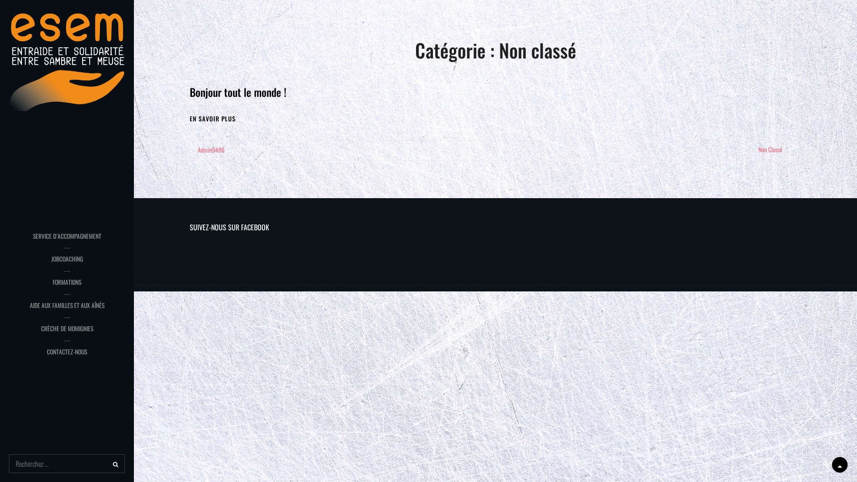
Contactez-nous (67, 351)
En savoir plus (213, 118)
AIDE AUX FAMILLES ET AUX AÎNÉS (67, 305)
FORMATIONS (67, 282)
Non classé (770, 149)
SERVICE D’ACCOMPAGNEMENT (67, 236)
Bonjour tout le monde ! (238, 92)
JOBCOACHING (67, 258)
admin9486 (211, 149)
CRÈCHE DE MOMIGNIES (67, 328)
